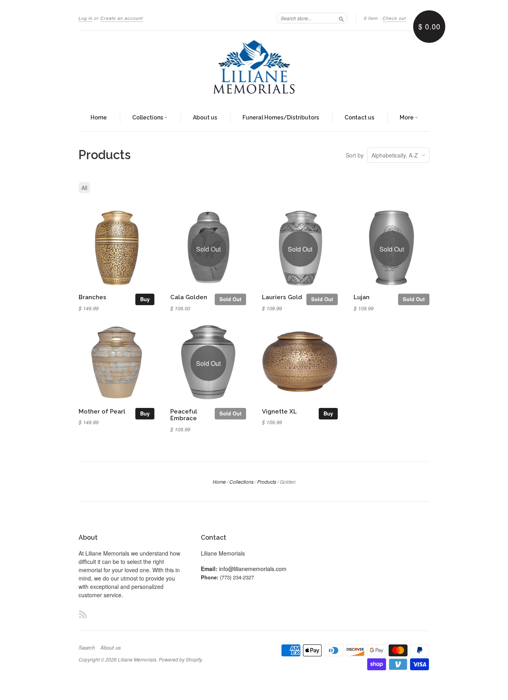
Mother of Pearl (102, 411)
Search (87, 647)
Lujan (361, 297)
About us (205, 117)
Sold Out (230, 299)
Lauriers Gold (282, 297)
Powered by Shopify (180, 659)
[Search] (341, 17)
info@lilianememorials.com (253, 569)
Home (98, 117)
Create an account (121, 18)
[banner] (254, 68)
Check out (394, 18)
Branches (92, 297)
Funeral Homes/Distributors (280, 117)
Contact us (359, 117)
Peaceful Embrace (183, 415)
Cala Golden (188, 297)
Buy (145, 299)
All (84, 188)
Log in (85, 18)
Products (266, 481)
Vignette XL (279, 411)
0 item (371, 18)
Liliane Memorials (137, 659)
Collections (148, 117)
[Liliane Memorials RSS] (83, 614)
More (407, 117)
